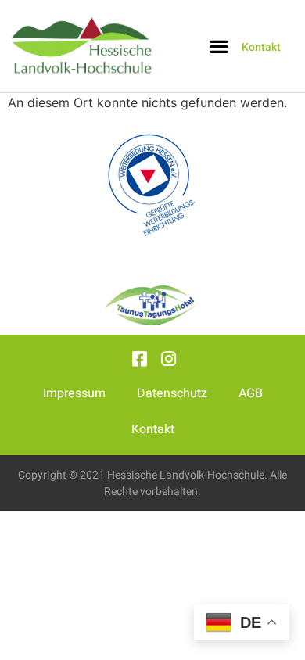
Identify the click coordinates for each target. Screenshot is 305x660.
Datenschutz (172, 393)
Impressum (74, 393)
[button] (218, 46)
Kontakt (152, 429)
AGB (251, 393)
